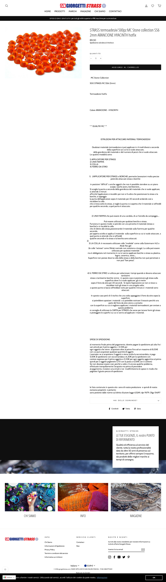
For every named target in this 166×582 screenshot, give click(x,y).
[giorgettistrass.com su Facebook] (114, 557)
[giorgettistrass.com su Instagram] (109, 557)
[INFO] (83, 497)
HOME (47, 11)
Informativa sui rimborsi (53, 557)
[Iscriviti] (143, 549)
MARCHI (73, 11)
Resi (77, 546)
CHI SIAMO (100, 11)
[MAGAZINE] (136, 497)
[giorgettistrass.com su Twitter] (123, 557)
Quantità (95, 54)
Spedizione (94, 43)
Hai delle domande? (126, 400)
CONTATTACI (115, 11)
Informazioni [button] (102, 578)
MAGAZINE (85, 11)
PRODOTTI (59, 11)
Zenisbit (87, 573)
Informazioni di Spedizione (54, 546)
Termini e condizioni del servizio (56, 553)
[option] (83, 18)
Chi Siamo (48, 542)
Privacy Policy (50, 550)
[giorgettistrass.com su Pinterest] (128, 557)
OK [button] (154, 578)
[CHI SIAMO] (30, 497)
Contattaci (80, 542)
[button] (9, 577)
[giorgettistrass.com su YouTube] (119, 557)
